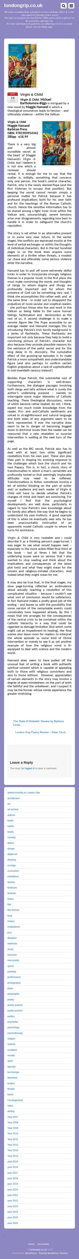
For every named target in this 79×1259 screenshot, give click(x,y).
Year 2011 (12, 1139)
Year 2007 (12, 1117)
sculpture (12, 1050)
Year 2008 (12, 1122)
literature (12, 938)
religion (11, 1038)
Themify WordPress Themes (53, 1253)
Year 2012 (12, 1145)
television (12, 1077)
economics (13, 871)
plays (10, 988)
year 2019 (12, 1184)
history (10, 921)
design (11, 848)
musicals (12, 954)
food (9, 915)
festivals (11, 893)
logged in (30, 768)
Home (31, 1244)
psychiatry (12, 1022)
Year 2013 (12, 1150)
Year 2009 (12, 1128)
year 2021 (12, 1195)
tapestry (11, 1066)
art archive (12, 809)
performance (14, 977)
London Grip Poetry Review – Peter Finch (40, 732)
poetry (10, 999)
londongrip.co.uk (38, 1249)
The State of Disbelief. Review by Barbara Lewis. (38, 723)
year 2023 (12, 1206)
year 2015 (12, 1161)
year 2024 (12, 1212)
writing (10, 1111)
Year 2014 (12, 1156)
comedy (11, 837)
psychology (13, 1027)
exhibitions (13, 876)
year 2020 (12, 1189)
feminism (12, 887)
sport (10, 1061)
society (11, 1055)
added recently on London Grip (23, 792)
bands (10, 826)
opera (10, 966)
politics (11, 1016)
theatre (11, 1089)
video (10, 1105)
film (9, 904)
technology (13, 1072)
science (11, 1044)
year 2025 (12, 1217)
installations (13, 926)
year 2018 (12, 1178)
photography (14, 983)
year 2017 (12, 1173)
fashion (11, 882)
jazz (9, 932)
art (8, 804)
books (10, 832)
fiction (10, 899)
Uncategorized (15, 1100)
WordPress (31, 1253)
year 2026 (12, 1223)
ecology (11, 865)
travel (10, 1094)
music (10, 949)
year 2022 (12, 1200)
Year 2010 (12, 1133)
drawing (11, 859)
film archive (13, 910)
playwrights (13, 994)
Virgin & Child (31, 94)
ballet (10, 820)
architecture (13, 798)
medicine (12, 943)
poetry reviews (15, 1005)
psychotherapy (15, 1033)
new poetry (13, 960)
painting (11, 971)
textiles (11, 1083)
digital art (12, 854)
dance (10, 843)
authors (11, 815)
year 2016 (12, 1167)
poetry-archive (14, 1010)
